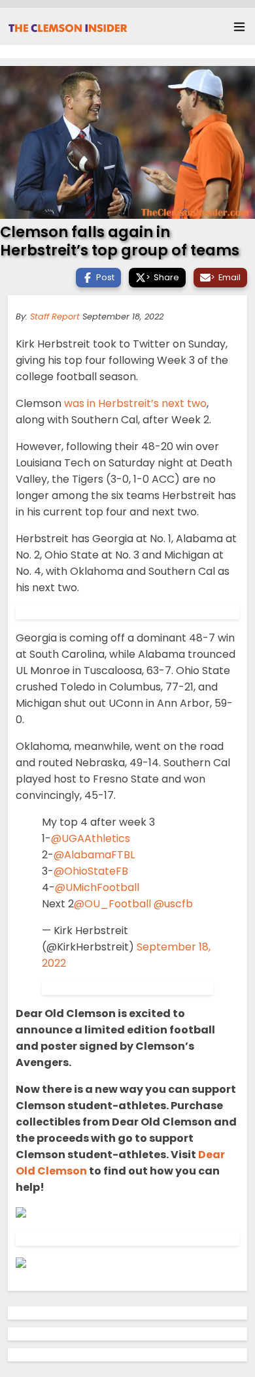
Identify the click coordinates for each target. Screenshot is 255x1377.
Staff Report (55, 316)
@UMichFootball (97, 887)
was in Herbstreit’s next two (135, 403)
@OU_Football (112, 903)
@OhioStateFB (91, 871)
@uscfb (173, 903)
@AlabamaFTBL (94, 854)
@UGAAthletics (90, 838)
